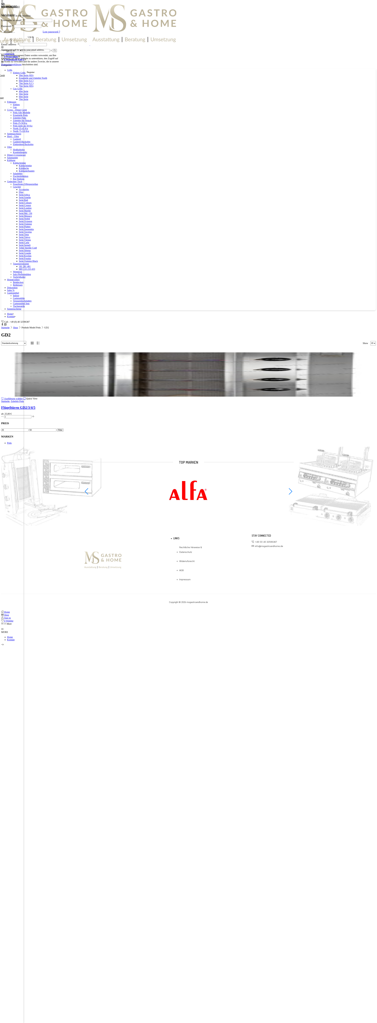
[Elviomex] (188, 512)
